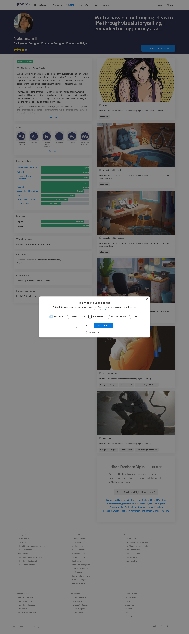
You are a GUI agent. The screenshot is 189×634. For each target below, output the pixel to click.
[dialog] (94, 316)
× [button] (147, 299)
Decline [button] (84, 325)
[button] (94, 332)
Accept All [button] (103, 325)
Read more (109, 310)
